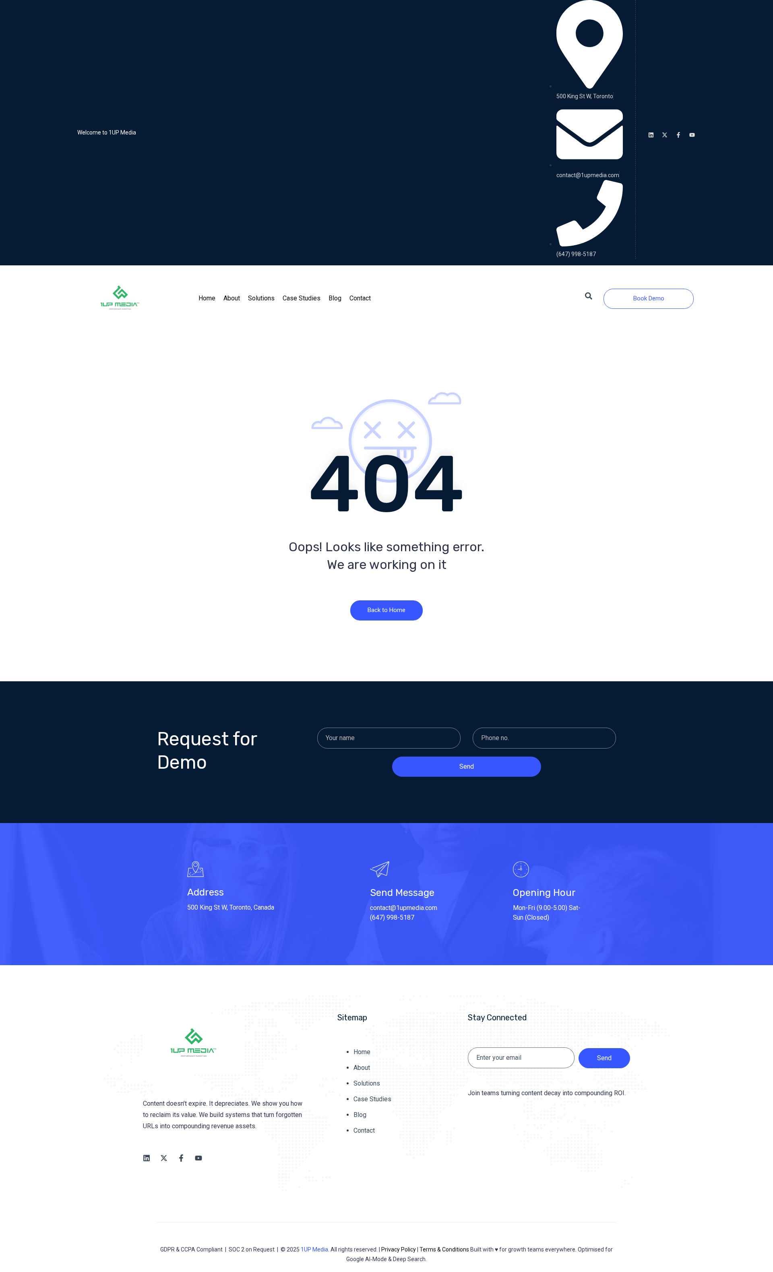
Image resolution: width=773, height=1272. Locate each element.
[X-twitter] (665, 135)
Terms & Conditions (444, 1249)
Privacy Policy (398, 1249)
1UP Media (314, 1249)
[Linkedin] (651, 135)
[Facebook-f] (678, 135)
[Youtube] (692, 135)
